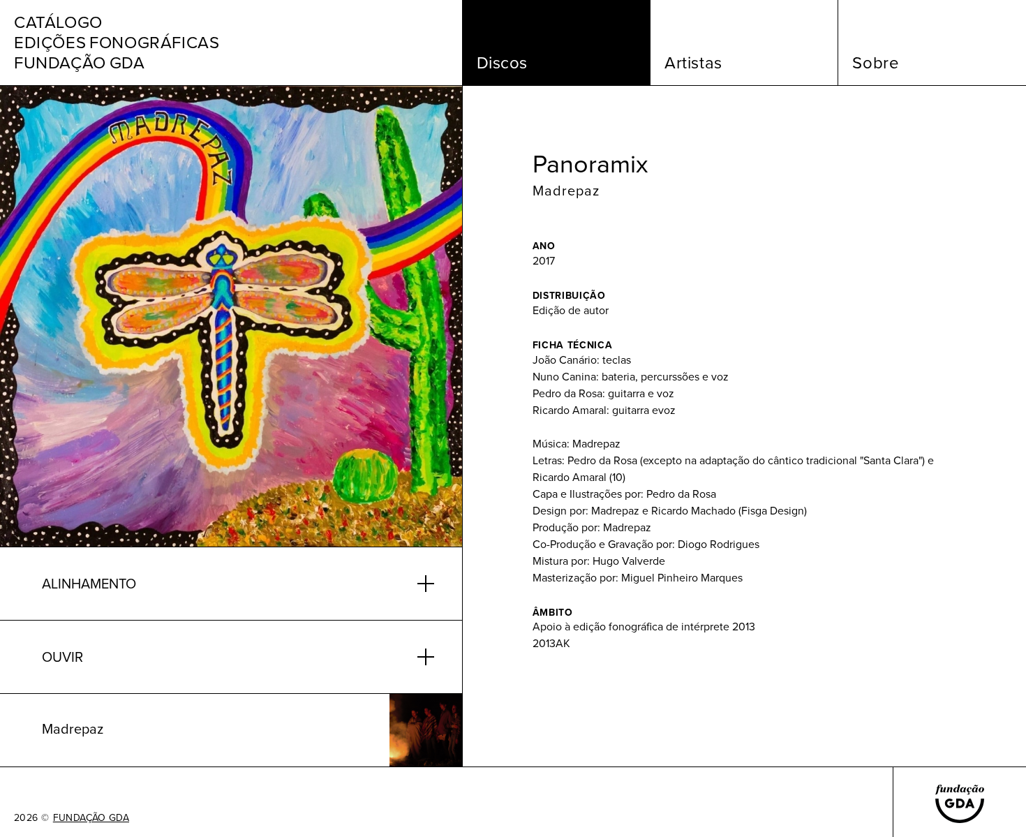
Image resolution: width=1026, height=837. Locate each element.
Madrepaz (566, 190)
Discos (502, 62)
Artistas (693, 62)
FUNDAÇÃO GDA (91, 818)
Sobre (875, 62)
